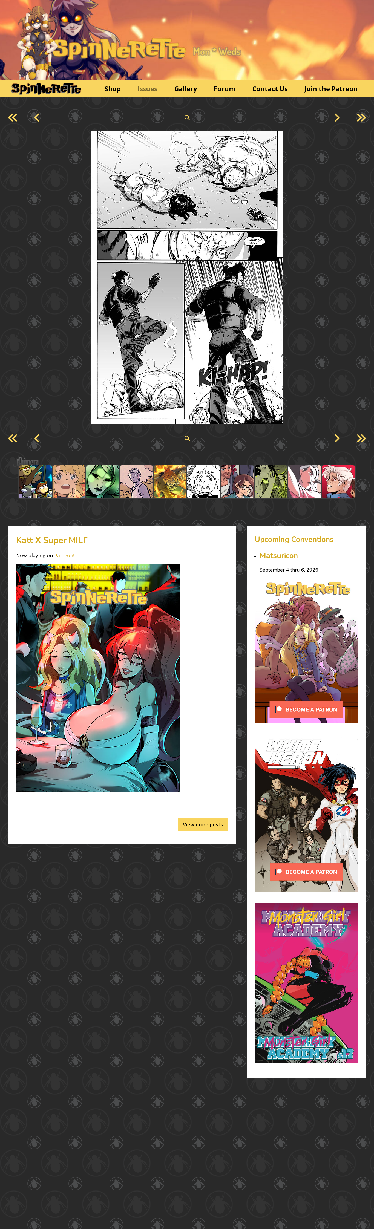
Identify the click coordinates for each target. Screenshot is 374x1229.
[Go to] (35, 481)
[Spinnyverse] (45, 88)
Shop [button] (113, 88)
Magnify (187, 117)
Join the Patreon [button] (331, 88)
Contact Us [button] (269, 88)
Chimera (184, 462)
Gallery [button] (185, 88)
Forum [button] (224, 88)
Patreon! (64, 555)
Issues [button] (147, 88)
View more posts (203, 824)
